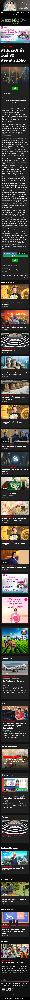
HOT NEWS (3, 46)
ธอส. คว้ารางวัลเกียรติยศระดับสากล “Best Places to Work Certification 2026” (15, 919)
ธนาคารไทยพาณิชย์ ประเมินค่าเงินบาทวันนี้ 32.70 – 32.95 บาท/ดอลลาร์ (15, 508)
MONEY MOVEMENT (6, 371)
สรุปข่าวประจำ (9, 265)
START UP (11, 721)
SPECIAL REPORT (6, 348)
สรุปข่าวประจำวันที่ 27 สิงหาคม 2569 (15, 557)
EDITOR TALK (11, 960)
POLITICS (19, 348)
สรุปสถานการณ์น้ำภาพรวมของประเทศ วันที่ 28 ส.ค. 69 (15, 387)
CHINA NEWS (6, 676)
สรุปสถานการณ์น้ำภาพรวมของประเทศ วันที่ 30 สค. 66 (15, 275)
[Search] (28, 21)
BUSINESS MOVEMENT (7, 866)
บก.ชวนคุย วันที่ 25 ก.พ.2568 (15, 951)
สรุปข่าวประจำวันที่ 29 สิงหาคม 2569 (15, 317)
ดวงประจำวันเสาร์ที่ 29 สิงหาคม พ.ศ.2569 (15, 292)
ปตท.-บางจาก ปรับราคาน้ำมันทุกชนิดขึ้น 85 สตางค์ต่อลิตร (15, 785)
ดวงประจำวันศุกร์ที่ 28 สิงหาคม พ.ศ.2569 (15, 412)
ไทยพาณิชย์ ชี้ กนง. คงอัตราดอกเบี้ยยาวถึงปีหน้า (15, 459)
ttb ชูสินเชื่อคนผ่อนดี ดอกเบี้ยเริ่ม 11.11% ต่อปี (15, 858)
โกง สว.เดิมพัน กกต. (15, 340)
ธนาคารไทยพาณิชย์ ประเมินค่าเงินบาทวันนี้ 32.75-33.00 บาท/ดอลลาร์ (15, 362)
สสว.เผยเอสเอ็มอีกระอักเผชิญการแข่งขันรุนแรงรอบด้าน (14, 270)
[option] (15, 759)
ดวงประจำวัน (5, 420)
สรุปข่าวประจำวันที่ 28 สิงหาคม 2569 (15, 436)
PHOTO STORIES (6, 927)
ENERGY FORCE (6, 793)
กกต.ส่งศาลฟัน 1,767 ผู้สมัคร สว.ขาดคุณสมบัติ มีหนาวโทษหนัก (15, 483)
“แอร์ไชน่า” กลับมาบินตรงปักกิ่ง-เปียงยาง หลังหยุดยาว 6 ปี (15, 668)
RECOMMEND (16, 897)
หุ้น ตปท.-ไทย (17, 265)
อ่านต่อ (16, 737)
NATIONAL (9, 46)
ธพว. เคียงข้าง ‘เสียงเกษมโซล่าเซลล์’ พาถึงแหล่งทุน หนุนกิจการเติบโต (15, 713)
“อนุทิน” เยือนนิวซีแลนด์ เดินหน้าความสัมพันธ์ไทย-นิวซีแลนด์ (15, 889)
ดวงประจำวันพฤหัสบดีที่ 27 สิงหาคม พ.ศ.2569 (15, 533)
